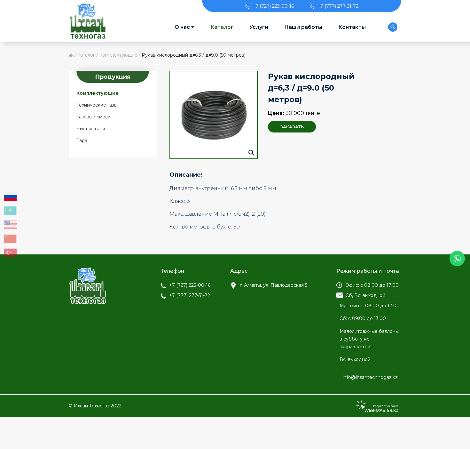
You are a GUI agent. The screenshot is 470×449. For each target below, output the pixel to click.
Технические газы (96, 105)
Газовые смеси (93, 117)
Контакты (352, 27)
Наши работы (303, 27)
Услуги (258, 27)
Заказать (292, 126)
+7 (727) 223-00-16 (273, 6)
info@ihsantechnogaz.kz (370, 377)
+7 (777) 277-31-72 (337, 6)
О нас (182, 27)
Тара (81, 140)
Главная (71, 55)
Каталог (221, 27)
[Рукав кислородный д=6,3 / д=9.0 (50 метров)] (213, 115)
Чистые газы (90, 129)
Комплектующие (118, 55)
